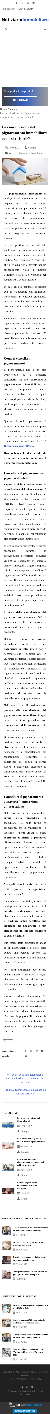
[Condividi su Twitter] (37, 1051)
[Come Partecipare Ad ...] (6, 1274)
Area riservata (25, 9)
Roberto (24, 1151)
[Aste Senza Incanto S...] (6, 1245)
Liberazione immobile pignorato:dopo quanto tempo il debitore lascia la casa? (30, 1162)
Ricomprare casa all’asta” (19, 445)
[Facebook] (16, 3)
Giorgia (32, 147)
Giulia (23, 1175)
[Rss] (28, 3)
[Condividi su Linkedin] (42, 1051)
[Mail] (33, 3)
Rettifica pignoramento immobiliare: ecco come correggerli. (27, 1186)
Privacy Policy (35, 1379)
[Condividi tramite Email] (25, 1056)
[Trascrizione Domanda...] (6, 1260)
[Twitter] (22, 3)
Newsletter (9, 9)
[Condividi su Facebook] (25, 1051)
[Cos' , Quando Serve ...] (6, 1352)
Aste (12, 109)
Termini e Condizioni (17, 1379)
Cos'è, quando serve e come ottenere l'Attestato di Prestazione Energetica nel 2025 (29, 1352)
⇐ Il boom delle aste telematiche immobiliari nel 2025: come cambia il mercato (25, 1078)
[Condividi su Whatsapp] (31, 1051)
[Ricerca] (6, 29)
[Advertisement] (25, 58)
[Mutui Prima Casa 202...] (6, 1323)
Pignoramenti (8, 1040)
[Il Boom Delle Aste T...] (6, 1230)
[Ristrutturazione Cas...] (6, 1308)
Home (3, 109)
